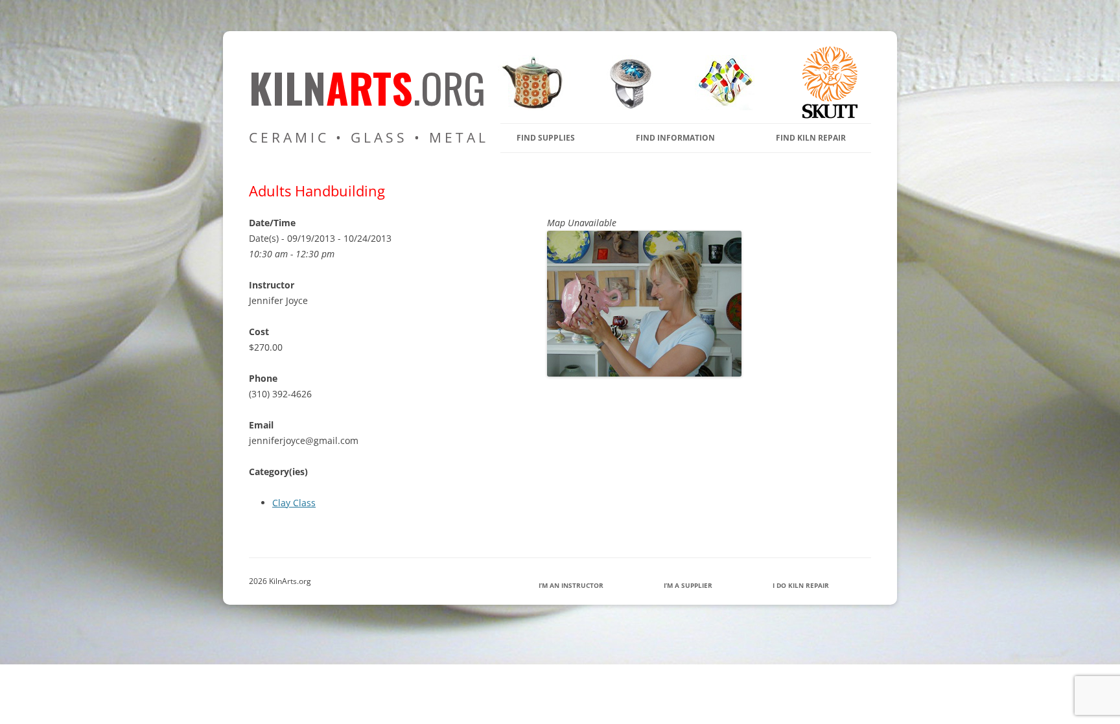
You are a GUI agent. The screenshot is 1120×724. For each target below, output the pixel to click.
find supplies (546, 137)
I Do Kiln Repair (801, 585)
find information (675, 137)
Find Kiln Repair (811, 137)
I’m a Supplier (688, 585)
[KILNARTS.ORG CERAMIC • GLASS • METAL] (626, 106)
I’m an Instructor (571, 585)
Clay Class (294, 502)
